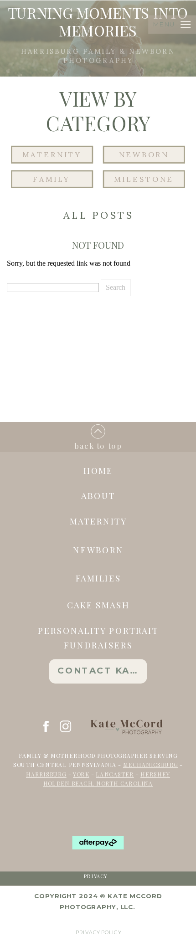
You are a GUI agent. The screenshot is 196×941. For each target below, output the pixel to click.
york (81, 773)
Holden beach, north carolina (98, 783)
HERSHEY (155, 773)
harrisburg (46, 773)
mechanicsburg (150, 764)
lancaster (115, 773)
